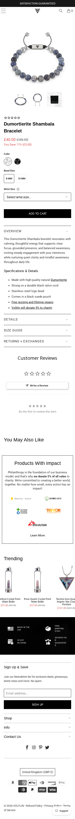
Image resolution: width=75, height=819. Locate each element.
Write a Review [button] (39, 385)
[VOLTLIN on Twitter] (47, 747)
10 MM (21, 178)
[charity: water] (21, 498)
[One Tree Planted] (53, 498)
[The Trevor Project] (53, 511)
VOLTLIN (18, 805)
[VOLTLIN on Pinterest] (41, 747)
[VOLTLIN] (37, 11)
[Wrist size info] (18, 189)
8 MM (9, 178)
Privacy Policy (52, 805)
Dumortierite (59, 280)
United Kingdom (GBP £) (37, 772)
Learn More (37, 535)
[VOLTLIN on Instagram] (34, 747)
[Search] (60, 11)
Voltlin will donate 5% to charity (32, 308)
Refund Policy (34, 805)
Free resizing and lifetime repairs (32, 302)
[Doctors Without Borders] (37, 523)
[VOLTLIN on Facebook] (27, 747)
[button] (20, 99)
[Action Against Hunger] (21, 511)
